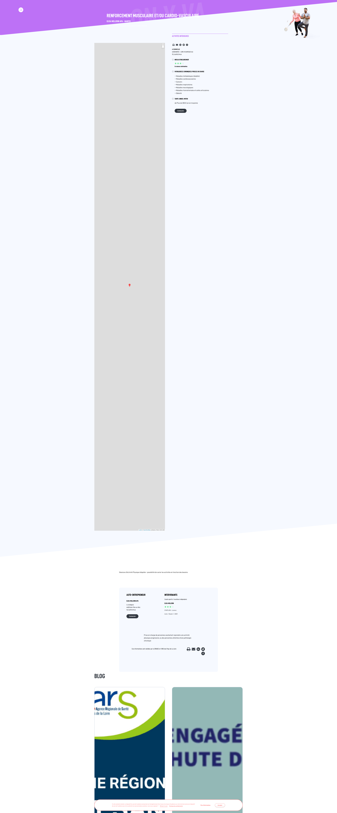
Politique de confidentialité (176, 806)
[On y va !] (21, 4)
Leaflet (140, 530)
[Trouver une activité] (21, 17)
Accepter (220, 805)
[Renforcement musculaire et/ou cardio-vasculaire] (130, 285)
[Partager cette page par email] (177, 45)
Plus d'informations (205, 805)
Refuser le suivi (164, 806)
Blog (99, 676)
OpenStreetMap (147, 530)
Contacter (180, 111)
